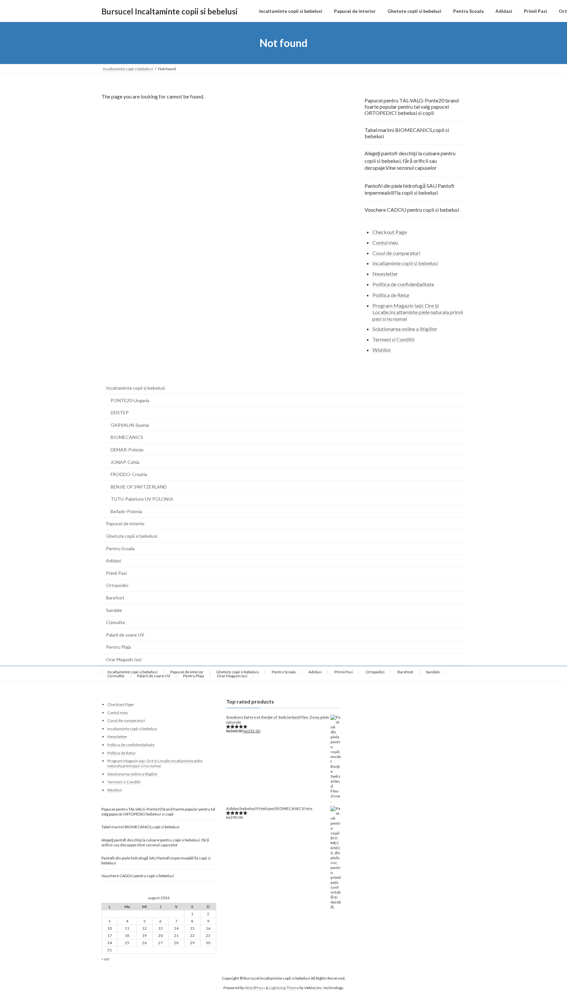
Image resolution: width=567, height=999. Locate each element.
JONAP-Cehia (125, 462)
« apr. (105, 958)
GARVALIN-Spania (130, 425)
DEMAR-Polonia (127, 449)
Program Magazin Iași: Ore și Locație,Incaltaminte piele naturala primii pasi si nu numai (417, 312)
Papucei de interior (125, 523)
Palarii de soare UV (125, 635)
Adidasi (113, 560)
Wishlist (381, 350)
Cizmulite (115, 622)
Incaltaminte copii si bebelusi (405, 263)
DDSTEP (120, 412)
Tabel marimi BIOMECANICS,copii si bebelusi (407, 133)
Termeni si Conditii (393, 339)
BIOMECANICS (127, 437)
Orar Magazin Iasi (123, 659)
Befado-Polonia (126, 511)
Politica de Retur (391, 295)
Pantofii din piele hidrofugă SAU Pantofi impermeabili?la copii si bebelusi (409, 189)
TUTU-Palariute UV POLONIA (142, 499)
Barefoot (115, 597)
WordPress (255, 987)
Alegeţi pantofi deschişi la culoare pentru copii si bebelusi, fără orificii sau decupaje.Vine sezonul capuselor (410, 160)
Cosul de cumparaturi (396, 253)
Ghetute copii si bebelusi (131, 536)
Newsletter (385, 274)
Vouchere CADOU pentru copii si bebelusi (412, 209)
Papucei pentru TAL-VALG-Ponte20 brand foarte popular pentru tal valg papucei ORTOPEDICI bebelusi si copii (412, 106)
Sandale (114, 610)
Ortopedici (117, 585)
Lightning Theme (284, 987)
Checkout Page (389, 232)
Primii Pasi (116, 573)
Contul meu (385, 242)
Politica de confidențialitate (403, 284)
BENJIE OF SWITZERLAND (139, 486)
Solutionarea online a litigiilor (404, 329)
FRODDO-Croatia (129, 474)
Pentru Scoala (120, 548)
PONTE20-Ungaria (130, 400)
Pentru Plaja (118, 647)
